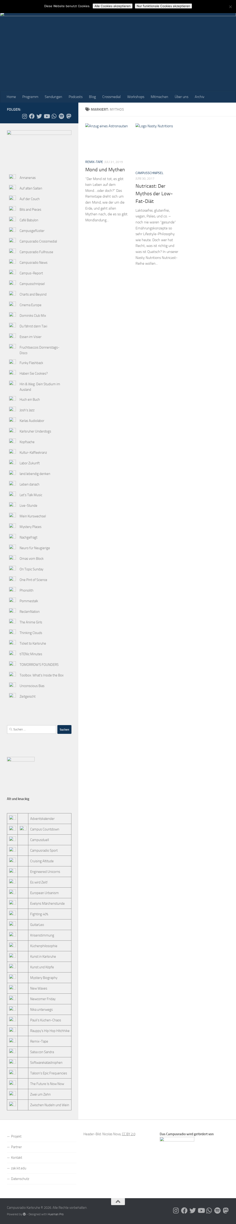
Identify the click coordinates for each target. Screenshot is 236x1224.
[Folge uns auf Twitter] (39, 116)
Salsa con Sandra (42, 1052)
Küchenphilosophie (43, 946)
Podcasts (76, 97)
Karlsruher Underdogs (35, 431)
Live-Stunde (28, 506)
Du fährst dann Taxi (33, 326)
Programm (30, 97)
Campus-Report (31, 273)
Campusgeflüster (32, 231)
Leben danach (29, 484)
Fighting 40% (39, 914)
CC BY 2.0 (128, 1134)
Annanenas (28, 178)
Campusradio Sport (44, 850)
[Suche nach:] (31, 729)
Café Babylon (29, 220)
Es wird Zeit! (39, 882)
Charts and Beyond (33, 294)
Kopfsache (27, 442)
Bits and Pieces (30, 209)
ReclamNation (30, 612)
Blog (92, 97)
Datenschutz (20, 1179)
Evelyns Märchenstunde (47, 903)
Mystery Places (30, 527)
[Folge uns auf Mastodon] (68, 116)
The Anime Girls (31, 622)
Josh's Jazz (27, 410)
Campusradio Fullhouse (36, 252)
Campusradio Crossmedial (38, 241)
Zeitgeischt (27, 696)
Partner (16, 1147)
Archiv (199, 97)
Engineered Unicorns (45, 872)
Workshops (135, 97)
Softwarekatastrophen (46, 1063)
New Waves (38, 988)
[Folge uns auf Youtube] (46, 116)
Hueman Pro (56, 1214)
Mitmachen (159, 97)
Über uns (181, 97)
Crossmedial (111, 97)
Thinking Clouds (31, 633)
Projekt (16, 1136)
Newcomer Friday (43, 999)
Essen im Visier (30, 337)
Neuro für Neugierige (35, 548)
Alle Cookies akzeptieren (112, 6)
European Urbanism (44, 893)
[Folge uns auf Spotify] (61, 116)
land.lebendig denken (35, 474)
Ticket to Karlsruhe (33, 643)
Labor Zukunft (30, 463)
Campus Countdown (44, 829)
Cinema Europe (30, 305)
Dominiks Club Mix (33, 316)
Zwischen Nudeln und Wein (49, 1105)
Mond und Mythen (105, 170)
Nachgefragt (28, 537)
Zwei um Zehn (40, 1094)
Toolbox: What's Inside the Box (42, 675)
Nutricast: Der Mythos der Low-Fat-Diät (154, 193)
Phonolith (26, 590)
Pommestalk (29, 601)
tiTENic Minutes (31, 654)
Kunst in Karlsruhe (43, 956)
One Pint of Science (33, 580)
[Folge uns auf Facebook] (32, 116)
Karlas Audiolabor (32, 421)
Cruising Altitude (42, 861)
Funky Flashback (31, 363)
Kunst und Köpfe (42, 967)
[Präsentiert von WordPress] (24, 1214)
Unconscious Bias (32, 686)
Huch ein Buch (30, 399)
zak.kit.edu (18, 1168)
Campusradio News (33, 263)
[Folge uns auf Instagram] (24, 116)
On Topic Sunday (31, 569)
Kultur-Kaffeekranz (33, 452)
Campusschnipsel (149, 173)
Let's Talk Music (31, 495)
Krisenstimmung (42, 935)
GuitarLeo (37, 925)
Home (11, 97)
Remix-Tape (94, 162)
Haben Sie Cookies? (34, 373)
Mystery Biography (43, 978)
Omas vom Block (32, 559)
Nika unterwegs (41, 1010)
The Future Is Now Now (47, 1084)
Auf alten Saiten (31, 188)
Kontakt (16, 1158)
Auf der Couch (30, 199)
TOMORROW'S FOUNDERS (39, 665)
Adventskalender (42, 819)
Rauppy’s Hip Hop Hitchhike (50, 1031)
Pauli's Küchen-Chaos (45, 1020)
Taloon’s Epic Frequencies (48, 1073)
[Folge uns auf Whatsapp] (54, 116)
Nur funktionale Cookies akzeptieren (163, 6)
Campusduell (39, 840)
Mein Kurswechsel (33, 516)
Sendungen (53, 97)
